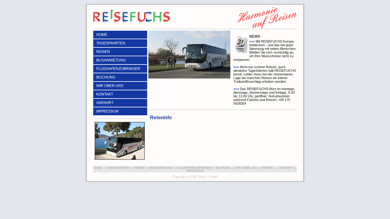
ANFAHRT (104, 103)
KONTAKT (104, 94)
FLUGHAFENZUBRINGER (118, 69)
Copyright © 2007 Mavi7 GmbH (195, 177)
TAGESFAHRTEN (110, 43)
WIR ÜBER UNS (109, 86)
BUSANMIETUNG (111, 60)
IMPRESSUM (107, 111)
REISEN (103, 52)
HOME (101, 35)
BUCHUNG (105, 77)
